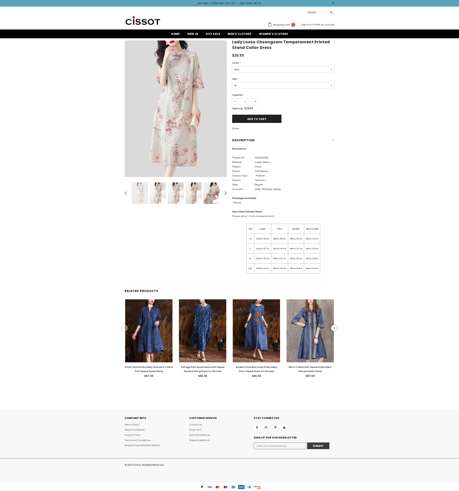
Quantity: (237, 95)
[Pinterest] (275, 427)
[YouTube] (284, 427)
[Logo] (142, 21)
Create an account (323, 24)
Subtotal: (237, 108)
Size (235, 79)
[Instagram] (266, 427)
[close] (333, 3)
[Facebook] (257, 427)
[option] (176, 108)
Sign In (305, 24)
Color (236, 63)
